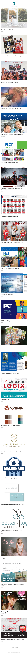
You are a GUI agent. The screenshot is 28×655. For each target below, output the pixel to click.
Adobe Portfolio (16, 652)
